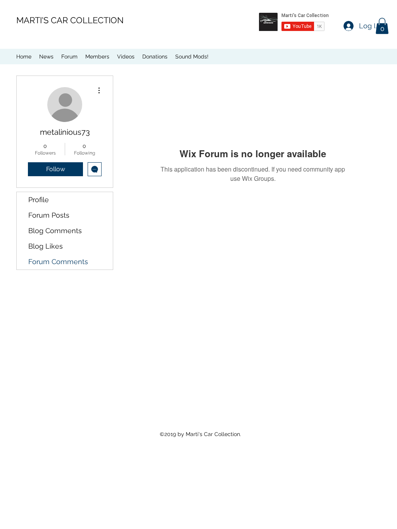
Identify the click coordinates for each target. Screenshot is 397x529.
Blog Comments (55, 231)
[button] (382, 26)
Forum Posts (48, 215)
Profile (38, 200)
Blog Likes (45, 246)
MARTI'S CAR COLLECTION (70, 20)
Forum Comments (58, 262)
